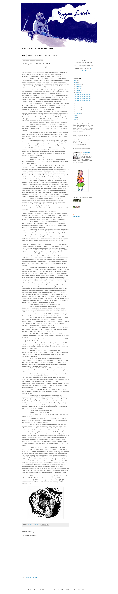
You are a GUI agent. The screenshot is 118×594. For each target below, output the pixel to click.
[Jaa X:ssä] (45, 525)
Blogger (91, 589)
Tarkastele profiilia (77, 164)
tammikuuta (78, 84)
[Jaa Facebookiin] (46, 525)
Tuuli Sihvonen (86, 152)
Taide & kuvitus (47, 55)
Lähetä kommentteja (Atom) (31, 577)
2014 (75, 82)
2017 (75, 119)
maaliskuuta (79, 88)
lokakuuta (78, 109)
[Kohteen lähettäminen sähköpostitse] (41, 525)
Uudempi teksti (25, 575)
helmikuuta (78, 86)
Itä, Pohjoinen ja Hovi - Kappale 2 (83, 94)
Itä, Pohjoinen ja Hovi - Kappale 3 (83, 96)
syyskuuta (78, 107)
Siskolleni (30, 55)
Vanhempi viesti (65, 575)
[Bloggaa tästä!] (43, 525)
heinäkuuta (78, 105)
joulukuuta (78, 113)
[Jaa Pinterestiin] (48, 525)
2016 (75, 117)
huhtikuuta (78, 90)
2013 (75, 80)
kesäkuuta (78, 103)
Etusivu (23, 55)
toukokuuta (78, 92)
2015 (75, 115)
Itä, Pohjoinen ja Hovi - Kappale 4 (83, 98)
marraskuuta (79, 111)
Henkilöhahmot (38, 55)
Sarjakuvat (55, 55)
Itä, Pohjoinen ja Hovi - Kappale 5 (83, 100)
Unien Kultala (76, 216)
